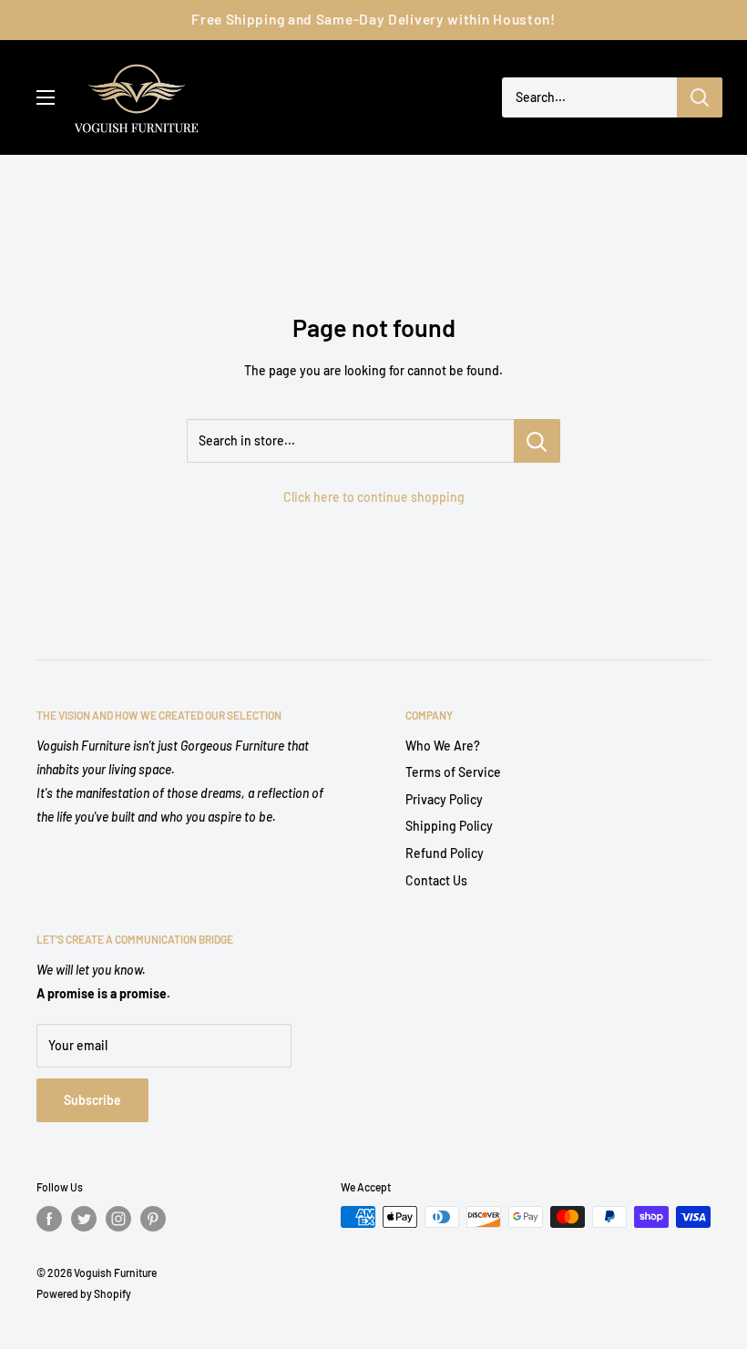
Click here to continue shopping (374, 497)
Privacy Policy (444, 799)
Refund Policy (444, 853)
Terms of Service (453, 772)
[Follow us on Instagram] (118, 1218)
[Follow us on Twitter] (84, 1218)
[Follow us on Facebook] (49, 1218)
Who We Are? (442, 745)
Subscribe (92, 1100)
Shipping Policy (449, 825)
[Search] (699, 97)
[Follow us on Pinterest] (153, 1218)
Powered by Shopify (83, 1293)
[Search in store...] (537, 441)
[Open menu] (45, 97)
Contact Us (436, 880)
